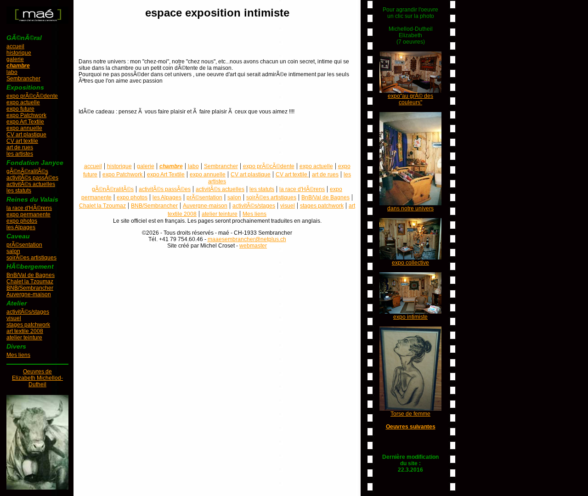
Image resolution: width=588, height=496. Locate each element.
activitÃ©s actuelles (30, 184)
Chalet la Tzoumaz (29, 281)
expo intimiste (410, 317)
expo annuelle (24, 128)
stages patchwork (28, 324)
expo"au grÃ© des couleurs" (410, 99)
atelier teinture (24, 337)
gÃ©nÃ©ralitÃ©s (27, 171)
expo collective (410, 262)
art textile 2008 (24, 331)
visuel (13, 318)
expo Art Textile (25, 121)
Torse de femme (410, 414)
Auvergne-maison (28, 294)
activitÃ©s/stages (27, 312)
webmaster (253, 245)
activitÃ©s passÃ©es (32, 178)
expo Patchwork (26, 115)
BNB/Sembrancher (29, 288)
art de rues (19, 147)
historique (18, 53)
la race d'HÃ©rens (29, 208)
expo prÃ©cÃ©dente (32, 96)
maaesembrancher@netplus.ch (247, 239)
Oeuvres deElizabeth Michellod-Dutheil (37, 378)
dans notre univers (410, 208)
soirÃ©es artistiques (31, 257)
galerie (15, 59)
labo (11, 72)
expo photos (21, 221)
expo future (20, 109)
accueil (15, 46)
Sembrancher (23, 78)
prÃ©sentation (24, 245)
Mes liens (18, 355)
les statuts (18, 190)
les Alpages (20, 227)
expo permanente (28, 214)
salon (13, 251)
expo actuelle (23, 102)
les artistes (19, 154)
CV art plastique (26, 134)
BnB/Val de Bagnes (30, 275)
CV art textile (22, 141)
